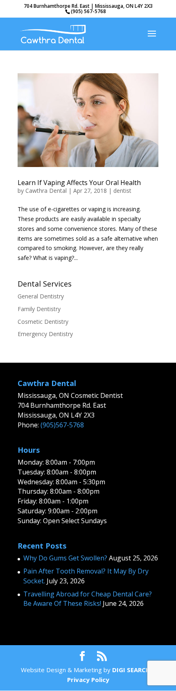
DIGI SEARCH (131, 670)
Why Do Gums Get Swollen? (65, 557)
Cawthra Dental (46, 190)
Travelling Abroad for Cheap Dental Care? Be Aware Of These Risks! (87, 598)
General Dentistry (41, 296)
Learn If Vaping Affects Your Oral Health (79, 182)
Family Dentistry (39, 309)
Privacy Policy (88, 679)
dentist (122, 190)
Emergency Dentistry (45, 334)
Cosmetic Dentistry (43, 321)
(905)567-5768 (62, 424)
